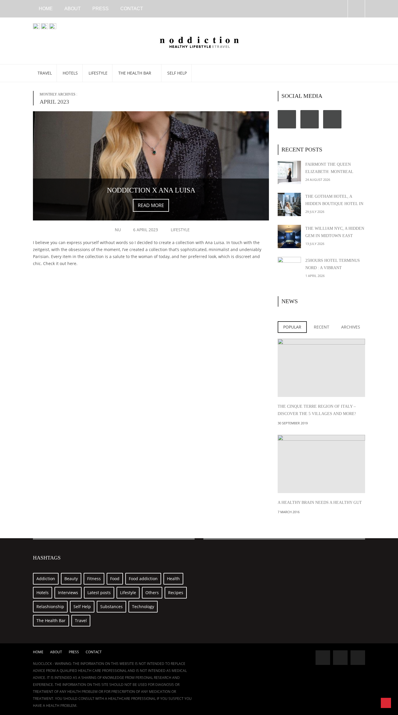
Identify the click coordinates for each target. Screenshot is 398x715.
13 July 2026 (314, 243)
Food (114, 578)
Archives (350, 327)
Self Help (177, 73)
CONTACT (131, 8)
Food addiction (143, 578)
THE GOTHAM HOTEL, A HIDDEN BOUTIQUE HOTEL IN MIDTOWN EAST (334, 203)
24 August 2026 (317, 179)
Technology (143, 606)
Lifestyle (98, 73)
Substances (111, 606)
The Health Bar (135, 73)
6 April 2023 (145, 229)
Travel (45, 73)
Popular (292, 327)
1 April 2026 (315, 275)
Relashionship (50, 606)
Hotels (70, 73)
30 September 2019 (293, 423)
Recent (321, 327)
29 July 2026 (314, 211)
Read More (151, 205)
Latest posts (99, 592)
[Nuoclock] (199, 41)
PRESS (100, 8)
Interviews (68, 592)
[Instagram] (332, 119)
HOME (46, 8)
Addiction (45, 578)
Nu (118, 229)
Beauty (71, 578)
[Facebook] (287, 119)
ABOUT (72, 8)
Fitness (94, 578)
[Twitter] (309, 119)
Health (173, 578)
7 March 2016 (289, 512)
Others (152, 592)
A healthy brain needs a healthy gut (320, 502)
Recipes (175, 592)
